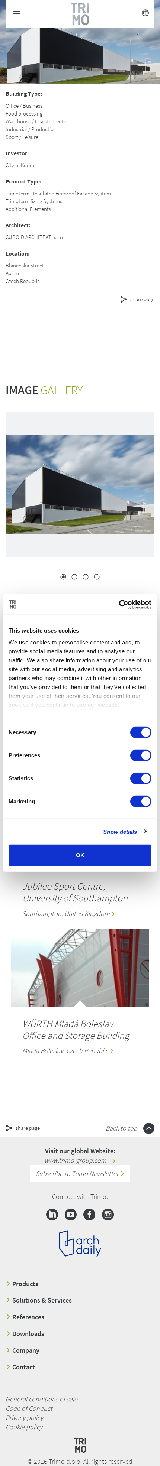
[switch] (140, 755)
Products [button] (24, 1284)
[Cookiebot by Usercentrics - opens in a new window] (118, 604)
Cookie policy (24, 1427)
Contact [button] (23, 1367)
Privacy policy (24, 1417)
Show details (120, 831)
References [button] (27, 1317)
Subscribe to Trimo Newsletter (78, 1173)
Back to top (122, 1128)
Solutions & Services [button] (41, 1300)
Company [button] (25, 1350)
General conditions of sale (41, 1399)
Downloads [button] (27, 1333)
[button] (67, 326)
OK (80, 855)
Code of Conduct (29, 1408)
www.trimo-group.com (76, 1160)
